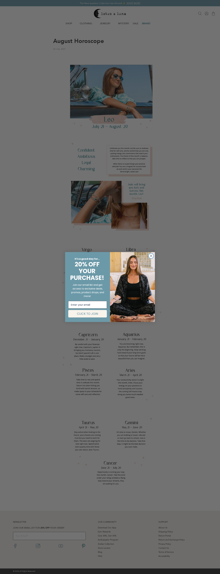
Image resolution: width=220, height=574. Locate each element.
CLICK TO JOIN (87, 314)
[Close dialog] (151, 255)
